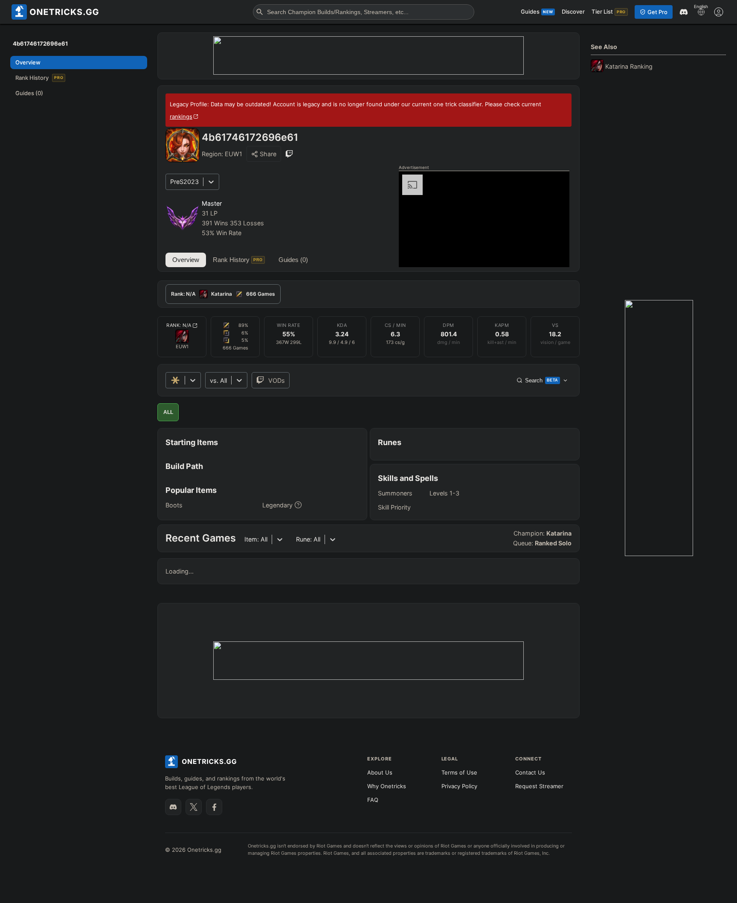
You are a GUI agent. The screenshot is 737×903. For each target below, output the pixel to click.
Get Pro (657, 12)
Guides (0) (293, 259)
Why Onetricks (386, 786)
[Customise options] (718, 11)
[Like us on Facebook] (214, 807)
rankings (181, 116)
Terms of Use (459, 772)
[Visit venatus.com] (552, 253)
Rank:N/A (179, 325)
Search (541, 380)
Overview (185, 259)
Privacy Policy (459, 786)
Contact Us (530, 772)
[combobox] (211, 380)
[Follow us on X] (194, 807)
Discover (573, 11)
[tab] (223, 294)
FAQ (372, 799)
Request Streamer (539, 786)
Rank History (238, 259)
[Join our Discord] (173, 807)
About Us (379, 772)
